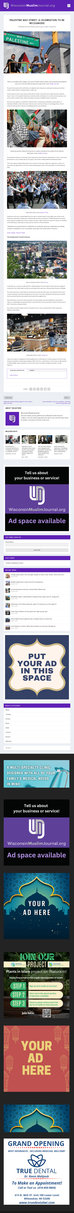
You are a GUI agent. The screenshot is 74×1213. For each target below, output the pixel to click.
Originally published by (17, 370)
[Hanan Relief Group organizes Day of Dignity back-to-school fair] (8, 620)
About (7, 710)
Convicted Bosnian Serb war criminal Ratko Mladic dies (28, 589)
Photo (7, 723)
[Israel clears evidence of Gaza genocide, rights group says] (8, 612)
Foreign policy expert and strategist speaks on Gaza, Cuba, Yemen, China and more (37, 574)
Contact (8, 732)
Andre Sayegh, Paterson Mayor (16, 233)
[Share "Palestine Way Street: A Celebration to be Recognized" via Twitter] (34, 389)
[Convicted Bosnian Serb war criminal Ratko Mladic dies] (8, 590)
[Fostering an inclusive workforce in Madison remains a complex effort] (13, 439)
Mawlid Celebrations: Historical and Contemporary (27, 582)
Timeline (8, 714)
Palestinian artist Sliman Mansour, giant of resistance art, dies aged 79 (33, 604)
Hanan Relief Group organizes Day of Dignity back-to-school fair (31, 619)
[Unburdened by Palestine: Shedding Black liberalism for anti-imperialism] (61, 439)
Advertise (8, 741)
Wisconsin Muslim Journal (31, 27)
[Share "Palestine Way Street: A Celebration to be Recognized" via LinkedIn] (41, 389)
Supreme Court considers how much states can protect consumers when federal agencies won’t (28, 451)
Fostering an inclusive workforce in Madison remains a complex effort (12, 449)
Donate (8, 737)
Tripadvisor (44, 355)
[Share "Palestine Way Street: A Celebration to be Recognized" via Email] (45, 389)
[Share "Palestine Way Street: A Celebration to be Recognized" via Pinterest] (38, 389)
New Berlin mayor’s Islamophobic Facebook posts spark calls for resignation (35, 597)
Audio (7, 728)
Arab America (14, 375)
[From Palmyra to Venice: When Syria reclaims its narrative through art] (8, 627)
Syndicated (52, 27)
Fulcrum (45, 282)
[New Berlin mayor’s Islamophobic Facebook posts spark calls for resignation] (8, 598)
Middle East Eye (54, 84)
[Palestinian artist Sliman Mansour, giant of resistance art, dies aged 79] (8, 605)
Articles (8, 719)
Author (32, 370)
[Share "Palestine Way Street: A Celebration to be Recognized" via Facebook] (31, 389)
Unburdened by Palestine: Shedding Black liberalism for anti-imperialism (60, 449)
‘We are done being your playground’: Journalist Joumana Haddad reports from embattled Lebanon (44, 451)
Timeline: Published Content (14, 563)
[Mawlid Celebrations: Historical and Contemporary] (8, 583)
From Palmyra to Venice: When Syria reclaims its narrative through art (33, 626)
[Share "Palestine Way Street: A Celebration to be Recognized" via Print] (49, 389)
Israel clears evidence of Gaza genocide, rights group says (29, 611)
